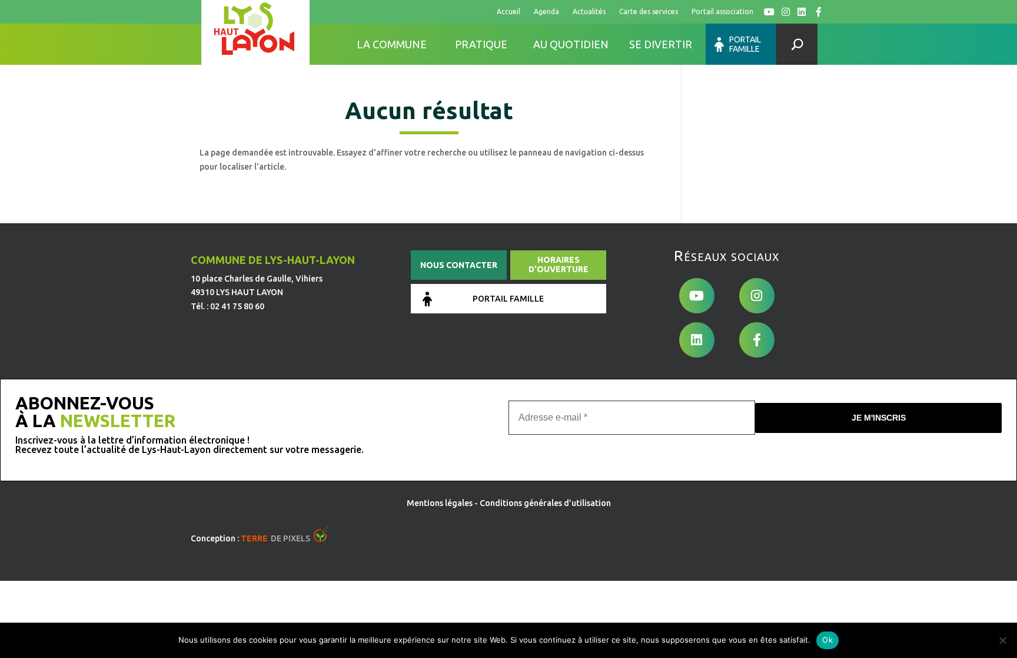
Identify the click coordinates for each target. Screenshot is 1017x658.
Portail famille (745, 44)
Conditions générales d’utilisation (545, 503)
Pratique (481, 44)
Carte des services (648, 11)
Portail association (722, 11)
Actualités (589, 11)
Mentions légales (440, 503)
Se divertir (660, 44)
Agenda (546, 11)
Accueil (508, 11)
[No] (1002, 640)
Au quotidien (571, 44)
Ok (827, 639)
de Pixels (275, 538)
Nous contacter (458, 265)
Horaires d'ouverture (559, 264)
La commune (392, 44)
